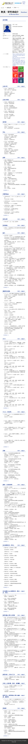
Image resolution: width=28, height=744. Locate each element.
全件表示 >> (6, 190)
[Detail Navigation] (24, 3)
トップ (2, 7)
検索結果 (9, 7)
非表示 (22, 86)
